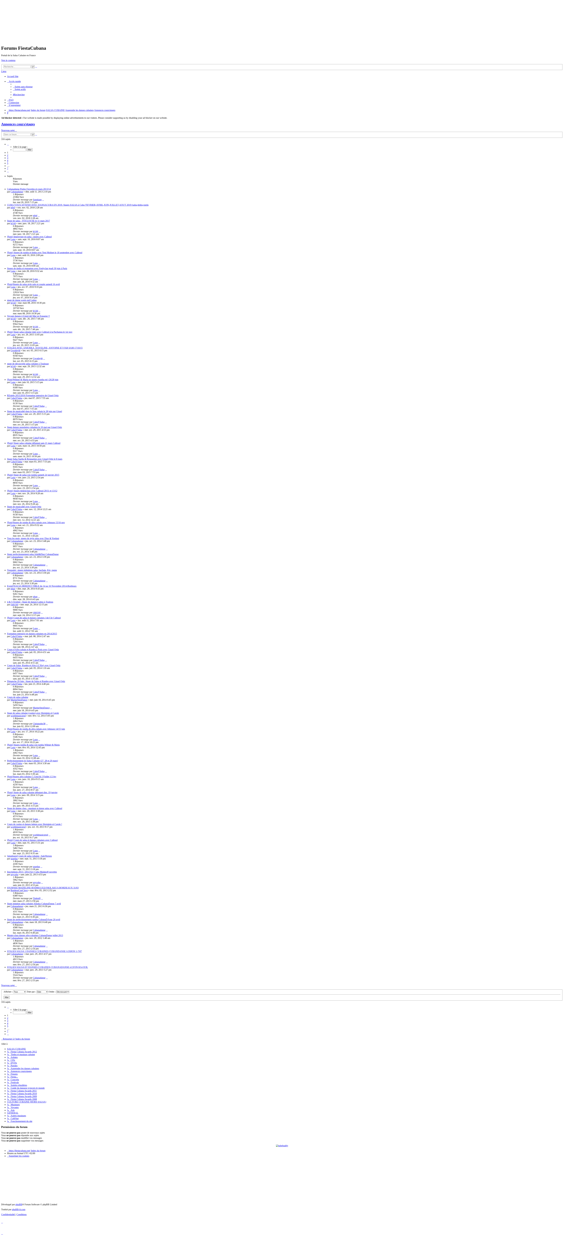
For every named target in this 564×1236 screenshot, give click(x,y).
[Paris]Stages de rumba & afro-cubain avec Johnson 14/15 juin (36, 729)
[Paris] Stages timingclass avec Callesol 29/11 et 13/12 (32, 490)
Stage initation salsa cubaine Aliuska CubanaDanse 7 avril (34, 903)
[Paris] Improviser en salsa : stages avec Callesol (29, 236)
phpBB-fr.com (18, 1209)
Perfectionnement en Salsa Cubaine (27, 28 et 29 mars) (32, 760)
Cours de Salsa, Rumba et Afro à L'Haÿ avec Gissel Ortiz (33, 665)
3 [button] (7, 158)
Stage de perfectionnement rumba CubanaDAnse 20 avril (33, 919)
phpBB (18, 1204)
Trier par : (31, 991)
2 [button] (7, 155)
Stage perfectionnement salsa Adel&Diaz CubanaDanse (33, 554)
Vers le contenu (8, 60)
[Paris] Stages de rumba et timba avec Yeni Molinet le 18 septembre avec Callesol (44, 252)
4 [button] (7, 160)
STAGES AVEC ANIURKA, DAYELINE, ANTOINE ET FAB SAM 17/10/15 (45, 348)
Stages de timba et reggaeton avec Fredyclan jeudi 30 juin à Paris (37, 268)
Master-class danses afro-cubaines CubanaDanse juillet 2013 (35, 935)
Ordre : (52, 991)
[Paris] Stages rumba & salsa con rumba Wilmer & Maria (33, 745)
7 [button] (7, 168)
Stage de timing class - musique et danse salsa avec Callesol (34, 808)
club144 (14, 604)
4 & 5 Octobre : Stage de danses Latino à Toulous (30, 602)
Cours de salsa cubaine (17, 697)
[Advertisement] (282, 21)
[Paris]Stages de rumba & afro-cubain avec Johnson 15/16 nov (36, 522)
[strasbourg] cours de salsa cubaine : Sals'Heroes (29, 856)
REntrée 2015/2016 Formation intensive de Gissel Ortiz (33, 395)
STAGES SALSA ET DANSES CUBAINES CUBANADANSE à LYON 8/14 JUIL (47, 967)
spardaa (14, 858)
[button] (8, 144)
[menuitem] (23, 86)
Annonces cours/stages (18, 124)
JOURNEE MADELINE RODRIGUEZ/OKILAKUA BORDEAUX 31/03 (43, 887)
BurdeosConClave (19, 890)
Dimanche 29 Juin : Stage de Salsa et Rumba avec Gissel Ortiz (36, 681)
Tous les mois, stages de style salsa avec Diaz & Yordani (33, 538)
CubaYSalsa (16, 398)
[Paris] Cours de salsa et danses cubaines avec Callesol (32, 840)
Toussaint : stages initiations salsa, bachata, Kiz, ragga (32, 570)
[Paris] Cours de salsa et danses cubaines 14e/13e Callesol (34, 618)
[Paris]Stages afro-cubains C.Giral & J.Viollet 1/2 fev (31, 776)
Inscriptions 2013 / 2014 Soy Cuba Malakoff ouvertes (32, 872)
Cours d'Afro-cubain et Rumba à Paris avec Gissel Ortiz (33, 649)
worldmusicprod (18, 715)
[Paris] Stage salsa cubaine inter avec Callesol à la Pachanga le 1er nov (39, 332)
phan (13, 588)
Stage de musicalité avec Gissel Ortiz (24, 506)
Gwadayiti (15, 350)
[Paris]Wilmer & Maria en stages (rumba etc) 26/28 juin (32, 379)
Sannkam (37, 199)
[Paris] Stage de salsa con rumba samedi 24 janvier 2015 (33, 475)
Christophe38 (39, 723)
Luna (13, 239)
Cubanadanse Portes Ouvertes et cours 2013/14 (29, 189)
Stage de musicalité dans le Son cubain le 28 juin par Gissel (34, 411)
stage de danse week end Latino (22, 300)
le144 (13, 223)
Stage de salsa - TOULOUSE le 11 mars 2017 (28, 221)
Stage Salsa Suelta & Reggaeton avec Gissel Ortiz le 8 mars (34, 459)
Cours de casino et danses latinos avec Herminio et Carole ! (34, 824)
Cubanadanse (17, 191)
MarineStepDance (19, 700)
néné (13, 207)
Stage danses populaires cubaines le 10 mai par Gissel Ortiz (34, 427)
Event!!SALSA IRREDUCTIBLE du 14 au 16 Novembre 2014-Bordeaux (42, 586)
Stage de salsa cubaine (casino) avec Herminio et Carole (33, 713)
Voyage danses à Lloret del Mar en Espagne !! (28, 316)
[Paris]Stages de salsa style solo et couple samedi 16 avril (33, 284)
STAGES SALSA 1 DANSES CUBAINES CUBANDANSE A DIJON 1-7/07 (44, 951)
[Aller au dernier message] (43, 199)
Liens (3, 71)
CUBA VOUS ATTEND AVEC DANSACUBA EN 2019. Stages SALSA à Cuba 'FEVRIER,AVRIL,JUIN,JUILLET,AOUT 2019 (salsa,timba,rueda (77, 205)
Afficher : (8, 991)
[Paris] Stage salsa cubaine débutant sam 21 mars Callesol (33, 443)
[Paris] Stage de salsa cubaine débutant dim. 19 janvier (32, 792)
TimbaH (37, 898)
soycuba (14, 874)
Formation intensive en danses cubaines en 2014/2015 (32, 633)
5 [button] (7, 163)
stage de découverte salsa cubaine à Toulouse (28, 363)
